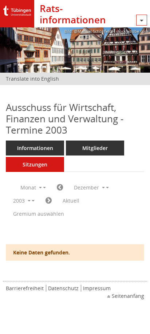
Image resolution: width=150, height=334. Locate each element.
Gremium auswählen (38, 213)
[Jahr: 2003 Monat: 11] (59, 187)
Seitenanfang (128, 295)
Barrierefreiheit (25, 288)
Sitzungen (35, 164)
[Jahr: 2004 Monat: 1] (48, 200)
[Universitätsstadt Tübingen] (17, 8)
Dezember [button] (87, 187)
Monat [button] (29, 187)
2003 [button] (19, 200)
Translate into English (32, 78)
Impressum (97, 288)
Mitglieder (95, 148)
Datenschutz (63, 288)
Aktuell (71, 200)
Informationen (35, 148)
